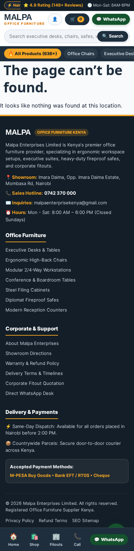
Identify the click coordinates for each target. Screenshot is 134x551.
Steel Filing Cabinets (27, 290)
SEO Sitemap (85, 520)
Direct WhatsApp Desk (29, 393)
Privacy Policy (19, 520)
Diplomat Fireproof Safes (32, 300)
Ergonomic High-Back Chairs (36, 260)
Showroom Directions (28, 353)
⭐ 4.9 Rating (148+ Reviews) (53, 5)
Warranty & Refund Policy (32, 363)
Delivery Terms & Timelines (34, 373)
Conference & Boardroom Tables (40, 280)
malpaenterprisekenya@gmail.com (70, 202)
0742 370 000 (60, 193)
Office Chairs (80, 53)
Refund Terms (53, 520)
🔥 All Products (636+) (32, 53)
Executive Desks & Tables (32, 250)
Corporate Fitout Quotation (34, 383)
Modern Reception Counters (36, 310)
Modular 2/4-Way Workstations (38, 270)
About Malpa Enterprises (32, 343)
